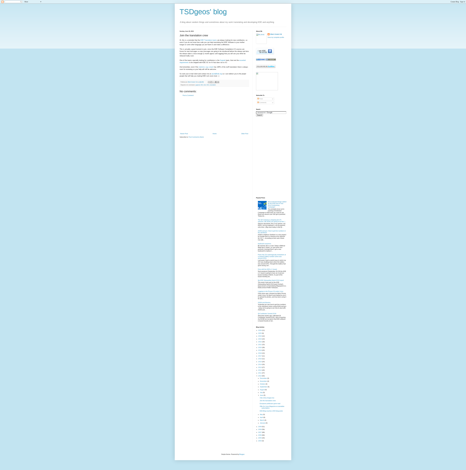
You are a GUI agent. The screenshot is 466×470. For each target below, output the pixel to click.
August (262, 390)
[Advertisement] (214, 114)
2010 (260, 376)
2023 (260, 339)
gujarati (198, 85)
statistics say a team (206, 67)
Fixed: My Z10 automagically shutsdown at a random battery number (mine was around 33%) (272, 256)
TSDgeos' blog (203, 12)
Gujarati (222, 60)
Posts (261, 99)
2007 (260, 432)
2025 (260, 333)
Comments (262, 102)
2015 (260, 362)
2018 (260, 353)
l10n (208, 85)
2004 (260, 441)
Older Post (244, 134)
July (261, 392)
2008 (260, 429)
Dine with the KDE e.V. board (267, 269)
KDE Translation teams (208, 40)
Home (215, 134)
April (261, 417)
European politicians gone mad (270, 403)
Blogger (241, 454)
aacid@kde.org (216, 74)
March (262, 420)
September (264, 387)
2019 (260, 350)
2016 (260, 359)
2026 (260, 330)
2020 (260, 347)
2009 (260, 427)
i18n (201, 85)
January (263, 423)
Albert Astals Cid (276, 34)
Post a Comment (188, 95)
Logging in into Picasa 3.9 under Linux (270, 291)
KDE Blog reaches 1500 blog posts (271, 411)
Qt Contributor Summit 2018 (267, 313)
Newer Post (184, 134)
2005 (260, 438)
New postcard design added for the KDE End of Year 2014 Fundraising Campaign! (277, 204)
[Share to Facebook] (216, 82)
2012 (260, 370)
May (261, 414)
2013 (260, 367)
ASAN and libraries (264, 302)
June (262, 395)
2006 (260, 435)
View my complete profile (276, 37)
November (263, 381)
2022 (260, 342)
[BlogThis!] (211, 82)
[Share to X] (213, 82)
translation (213, 85)
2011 (260, 373)
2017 (260, 356)
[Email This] (209, 82)
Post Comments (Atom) (196, 137)
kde (205, 85)
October (263, 384)
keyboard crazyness (264, 244)
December (263, 378)
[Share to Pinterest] (218, 82)
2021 (260, 344)
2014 (260, 364)
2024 (260, 336)
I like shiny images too (267, 398)
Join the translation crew (268, 401)
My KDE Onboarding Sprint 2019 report (271, 280)
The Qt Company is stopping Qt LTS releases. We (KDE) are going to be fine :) (271, 220)
